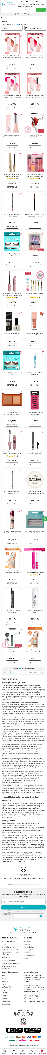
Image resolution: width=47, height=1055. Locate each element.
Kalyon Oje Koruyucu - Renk (12, 333)
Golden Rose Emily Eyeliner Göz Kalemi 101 (12, 611)
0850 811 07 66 (33, 996)
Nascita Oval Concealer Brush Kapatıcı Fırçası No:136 (34, 215)
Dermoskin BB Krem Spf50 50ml (35, 611)
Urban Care (6, 1001)
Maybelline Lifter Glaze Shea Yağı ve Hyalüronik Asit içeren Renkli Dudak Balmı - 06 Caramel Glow (12, 56)
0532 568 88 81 (33, 999)
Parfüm (27, 953)
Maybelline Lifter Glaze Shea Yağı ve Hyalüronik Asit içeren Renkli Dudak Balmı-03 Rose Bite (12, 96)
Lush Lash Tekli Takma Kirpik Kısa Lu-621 (35, 532)
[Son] (43, 672)
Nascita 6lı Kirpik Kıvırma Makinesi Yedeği (35, 413)
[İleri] (39, 672)
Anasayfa (6, 17)
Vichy (4, 984)
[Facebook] (28, 1014)
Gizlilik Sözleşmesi (8, 960)
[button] (10, 884)
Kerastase (5, 981)
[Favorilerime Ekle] (20, 35)
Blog (26, 958)
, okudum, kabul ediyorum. (25, 911)
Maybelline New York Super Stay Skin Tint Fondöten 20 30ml (12, 571)
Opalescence (6, 1004)
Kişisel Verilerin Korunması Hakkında (11, 954)
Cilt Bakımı (28, 941)
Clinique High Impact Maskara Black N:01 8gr (12, 651)
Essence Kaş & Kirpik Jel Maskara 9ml (35, 373)
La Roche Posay (7, 987)
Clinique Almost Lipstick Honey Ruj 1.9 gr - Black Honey (34, 136)
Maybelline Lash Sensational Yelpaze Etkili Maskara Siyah (12, 452)
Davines (5, 993)
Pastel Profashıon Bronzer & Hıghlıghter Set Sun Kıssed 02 (12, 413)
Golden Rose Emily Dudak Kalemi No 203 (12, 215)
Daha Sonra (28, 10)
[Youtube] (32, 1014)
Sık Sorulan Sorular (8, 941)
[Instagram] (15, 1014)
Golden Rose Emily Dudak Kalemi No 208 (12, 492)
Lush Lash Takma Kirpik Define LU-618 (12, 254)
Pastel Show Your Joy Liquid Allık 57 (35, 334)
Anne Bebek (28, 950)
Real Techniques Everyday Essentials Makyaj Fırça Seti (34, 175)
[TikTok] (19, 1014)
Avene (4, 976)
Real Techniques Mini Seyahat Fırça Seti (34, 254)
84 (31, 673)
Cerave (4, 998)
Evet (40, 10)
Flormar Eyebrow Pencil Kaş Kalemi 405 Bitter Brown (34, 452)
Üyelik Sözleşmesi (8, 947)
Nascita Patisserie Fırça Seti (35, 293)
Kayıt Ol (24, 907)
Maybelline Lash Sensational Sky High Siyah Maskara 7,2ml (12, 294)
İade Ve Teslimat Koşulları (11, 963)
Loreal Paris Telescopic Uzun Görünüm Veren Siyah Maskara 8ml (12, 175)
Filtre (5, 28)
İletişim (4, 944)
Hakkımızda (6, 958)
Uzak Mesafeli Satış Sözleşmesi (9, 967)
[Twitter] (23, 1014)
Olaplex (4, 996)
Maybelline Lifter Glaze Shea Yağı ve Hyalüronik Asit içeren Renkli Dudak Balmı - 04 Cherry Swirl (34, 56)
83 (27, 673)
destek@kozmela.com (36, 1002)
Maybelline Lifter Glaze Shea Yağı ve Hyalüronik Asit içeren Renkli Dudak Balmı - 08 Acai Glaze (12, 136)
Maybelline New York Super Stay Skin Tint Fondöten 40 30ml (34, 651)
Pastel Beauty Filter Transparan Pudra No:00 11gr (35, 492)
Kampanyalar (29, 956)
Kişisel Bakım (29, 947)
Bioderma (5, 978)
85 (35, 673)
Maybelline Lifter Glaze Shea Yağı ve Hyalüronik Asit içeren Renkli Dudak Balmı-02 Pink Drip (34, 96)
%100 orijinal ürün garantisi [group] (25, 14)
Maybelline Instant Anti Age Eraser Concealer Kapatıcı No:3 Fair (12, 532)
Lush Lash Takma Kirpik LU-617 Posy (12, 373)
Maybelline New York (9, 990)
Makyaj (27, 944)
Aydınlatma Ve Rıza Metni (11, 950)
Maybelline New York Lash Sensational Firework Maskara (35, 571)
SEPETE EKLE (12, 68)
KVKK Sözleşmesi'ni (17, 911)
